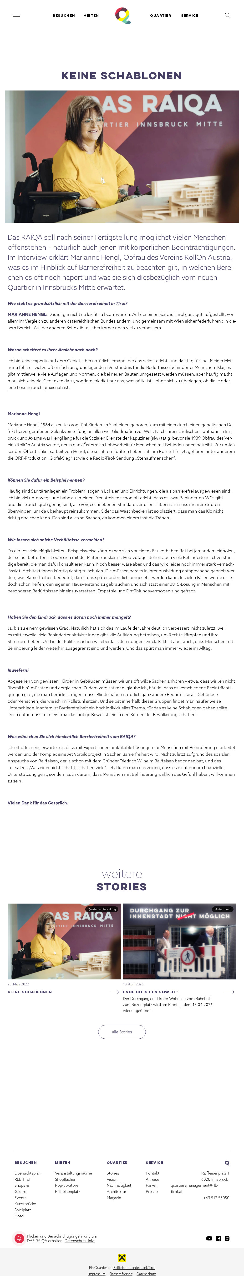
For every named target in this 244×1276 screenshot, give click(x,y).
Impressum (97, 1274)
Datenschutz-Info (80, 1240)
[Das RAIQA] (122, 15)
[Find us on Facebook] (218, 1238)
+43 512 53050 (216, 1197)
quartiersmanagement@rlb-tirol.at (195, 1188)
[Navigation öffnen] (16, 15)
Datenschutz (146, 1274)
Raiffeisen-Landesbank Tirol (134, 1267)
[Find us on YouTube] (209, 1238)
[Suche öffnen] (227, 15)
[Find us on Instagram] (227, 1238)
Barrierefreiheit (121, 1274)
